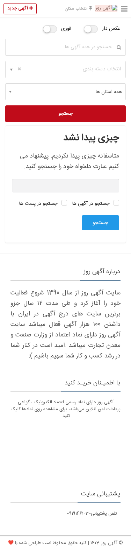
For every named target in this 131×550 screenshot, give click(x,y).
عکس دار (111, 29)
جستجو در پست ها (39, 204)
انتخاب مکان (77, 9)
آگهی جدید (18, 8)
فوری (66, 29)
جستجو (65, 114)
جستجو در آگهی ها (91, 204)
